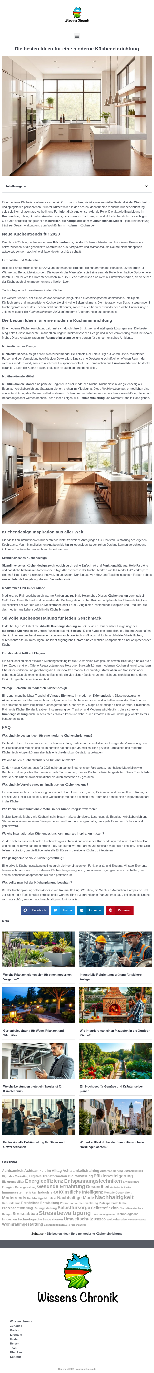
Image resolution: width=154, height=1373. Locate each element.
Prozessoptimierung (17, 1208)
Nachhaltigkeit (114, 1197)
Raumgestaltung (45, 1208)
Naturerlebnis (11, 1203)
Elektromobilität (13, 1181)
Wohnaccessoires (137, 1219)
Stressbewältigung (65, 1213)
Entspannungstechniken (93, 1181)
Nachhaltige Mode (75, 1197)
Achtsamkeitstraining (81, 1171)
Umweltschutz (78, 1218)
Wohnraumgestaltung (22, 1224)
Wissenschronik (21, 1321)
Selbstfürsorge (74, 1207)
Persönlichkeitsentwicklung (79, 1203)
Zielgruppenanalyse (75, 1225)
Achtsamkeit (12, 1171)
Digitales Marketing (15, 1176)
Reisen (14, 1343)
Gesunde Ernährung (61, 1186)
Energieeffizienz (44, 1181)
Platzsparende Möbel (113, 1203)
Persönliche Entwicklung (40, 1203)
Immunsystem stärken (19, 1192)
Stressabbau (25, 1213)
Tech (13, 1348)
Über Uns (16, 1352)
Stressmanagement (104, 1214)
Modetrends (14, 1197)
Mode (14, 1339)
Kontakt (15, 1356)
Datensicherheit (133, 1171)
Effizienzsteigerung (113, 1175)
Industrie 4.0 (48, 1192)
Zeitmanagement (54, 1224)
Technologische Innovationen (40, 1219)
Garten (14, 1330)
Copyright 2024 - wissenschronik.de (77, 1369)
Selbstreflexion (105, 1208)
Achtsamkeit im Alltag (43, 1171)
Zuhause (37, 1233)
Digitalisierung (80, 1176)
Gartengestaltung (25, 1187)
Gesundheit (97, 1186)
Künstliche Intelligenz (81, 1192)
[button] (77, 36)
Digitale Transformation (48, 1176)
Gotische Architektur (121, 1187)
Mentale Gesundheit (118, 1192)
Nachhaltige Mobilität (41, 1198)
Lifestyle (16, 1334)
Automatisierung (111, 1170)
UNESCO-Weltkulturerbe (110, 1219)
